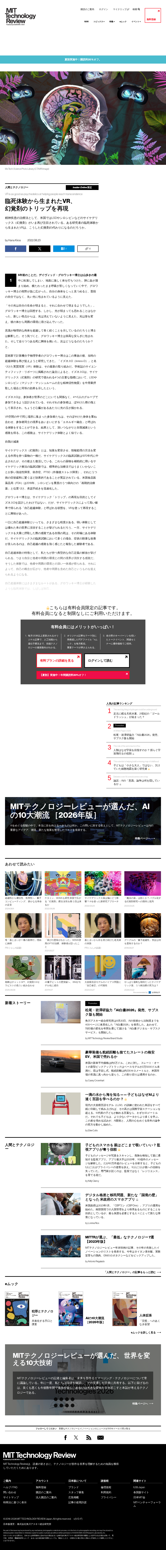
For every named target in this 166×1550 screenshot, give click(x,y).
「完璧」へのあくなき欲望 (149, 1319)
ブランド (73, 1487)
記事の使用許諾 (77, 1502)
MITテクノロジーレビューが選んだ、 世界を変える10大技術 (81, 1359)
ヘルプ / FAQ (10, 1487)
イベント (136, 21)
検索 (135, 9)
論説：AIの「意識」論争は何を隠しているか (136, 780)
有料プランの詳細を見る (57, 660)
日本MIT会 (139, 1497)
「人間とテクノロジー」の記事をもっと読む (130, 1272)
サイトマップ (11, 1497)
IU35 (86, 21)
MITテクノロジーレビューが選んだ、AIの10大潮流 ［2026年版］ (80, 810)
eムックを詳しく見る (143, 1332)
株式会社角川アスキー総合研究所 (34, 1524)
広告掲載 (73, 1497)
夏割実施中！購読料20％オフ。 (83, 59)
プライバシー (108, 1497)
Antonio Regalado (96, 1261)
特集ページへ (143, 838)
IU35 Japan (139, 1487)
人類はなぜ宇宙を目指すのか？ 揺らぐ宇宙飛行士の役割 (136, 750)
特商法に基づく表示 (15, 1502)
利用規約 (106, 1492)
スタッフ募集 (76, 1492)
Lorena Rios (93, 1223)
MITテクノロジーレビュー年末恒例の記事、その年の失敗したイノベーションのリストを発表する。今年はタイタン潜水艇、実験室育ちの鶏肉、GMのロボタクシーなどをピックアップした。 (122, 1251)
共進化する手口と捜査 (42, 1317)
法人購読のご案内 (46, 1497)
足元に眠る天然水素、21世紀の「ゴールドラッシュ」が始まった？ (136, 713)
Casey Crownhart (96, 1080)
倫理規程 (106, 1487)
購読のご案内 (87, 9)
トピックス (99, 21)
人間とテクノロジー (16, 187)
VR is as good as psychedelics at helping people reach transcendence (44, 194)
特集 (112, 21)
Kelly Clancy (93, 1181)
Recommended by (140, 992)
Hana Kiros (14, 240)
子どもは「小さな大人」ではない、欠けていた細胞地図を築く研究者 (136, 765)
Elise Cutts (93, 1130)
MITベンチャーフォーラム (147, 1504)
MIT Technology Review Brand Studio (105, 1038)
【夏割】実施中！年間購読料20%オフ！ (63, 675)
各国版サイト (141, 1492)
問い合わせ (9, 1492)
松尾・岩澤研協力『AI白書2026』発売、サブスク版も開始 (136, 731)
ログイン (103, 9)
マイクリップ (120, 9)
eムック (123, 21)
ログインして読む (100, 660)
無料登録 (151, 19)
